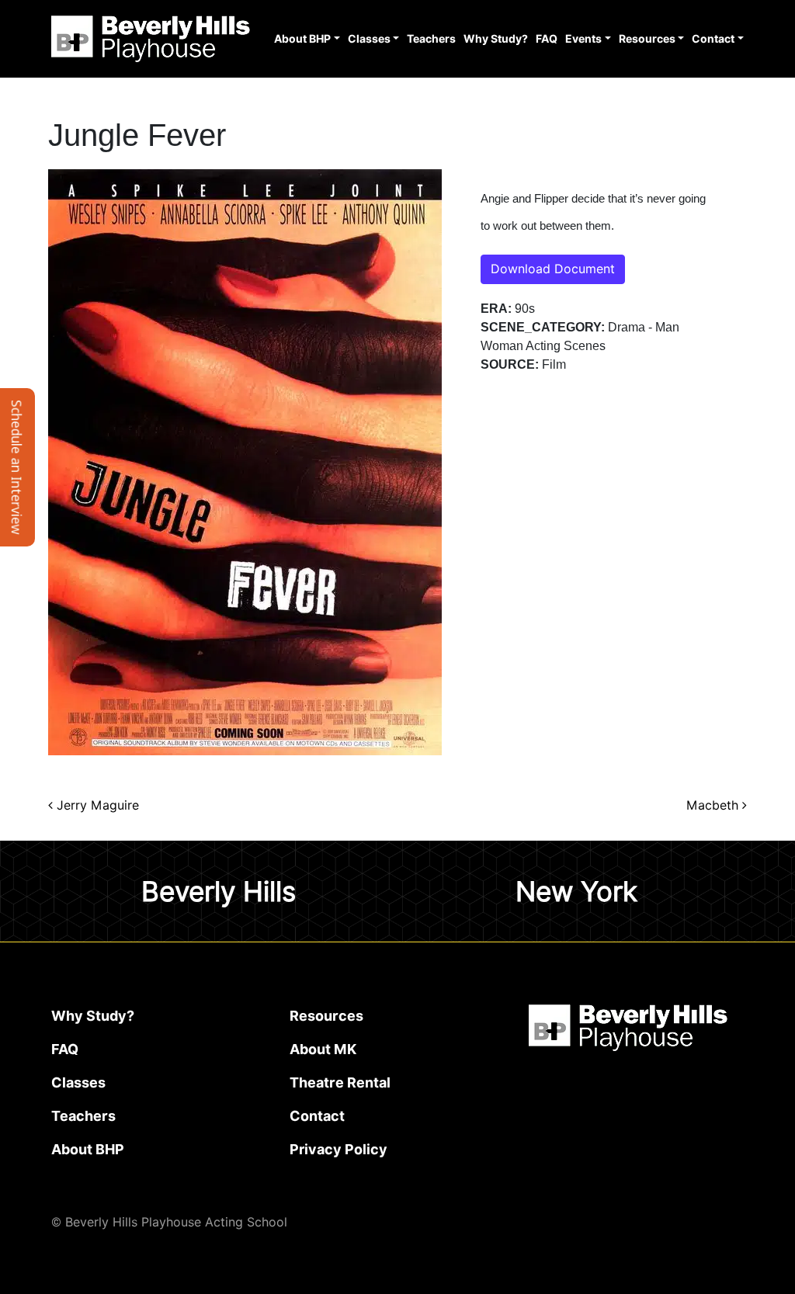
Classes (369, 39)
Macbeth (714, 805)
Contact (713, 39)
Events (583, 39)
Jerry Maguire (96, 805)
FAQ (546, 39)
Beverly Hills (218, 891)
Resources (647, 39)
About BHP (302, 39)
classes (78, 1082)
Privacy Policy (338, 1149)
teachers (83, 1116)
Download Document (553, 269)
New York (576, 891)
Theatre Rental (340, 1082)
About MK (323, 1049)
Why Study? (495, 39)
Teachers (431, 39)
